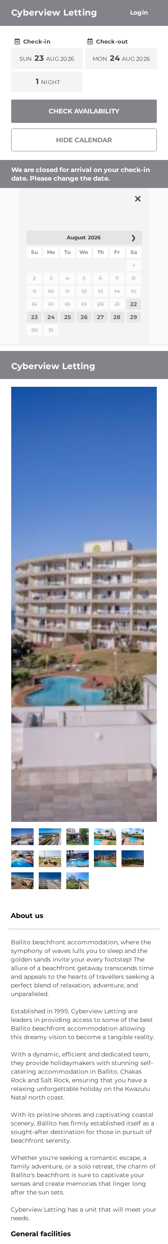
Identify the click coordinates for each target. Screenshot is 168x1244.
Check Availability (84, 111)
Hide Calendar (84, 140)
